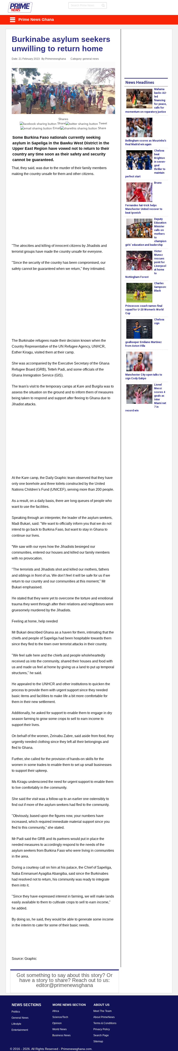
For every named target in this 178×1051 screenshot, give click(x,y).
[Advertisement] (63, 212)
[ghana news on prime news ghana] (20, 7)
